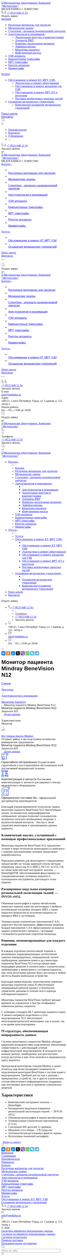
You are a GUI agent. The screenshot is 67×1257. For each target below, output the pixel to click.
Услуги (5, 74)
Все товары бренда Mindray (17, 736)
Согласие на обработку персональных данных (28, 1234)
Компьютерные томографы (24, 58)
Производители (10, 1159)
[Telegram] (37, 653)
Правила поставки (12, 1240)
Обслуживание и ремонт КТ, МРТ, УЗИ (31, 79)
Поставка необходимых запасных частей (39, 98)
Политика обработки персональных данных (27, 1230)
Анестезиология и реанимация (26, 34)
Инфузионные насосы (28, 52)
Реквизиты (7, 1162)
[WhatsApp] (27, 653)
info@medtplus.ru (11, 394)
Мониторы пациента (27, 49)
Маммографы (16, 68)
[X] (18, 653)
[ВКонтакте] (3, 653)
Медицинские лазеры (21, 28)
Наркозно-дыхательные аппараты (34, 43)
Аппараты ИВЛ (24, 40)
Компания (7, 1152)
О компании (8, 1155)
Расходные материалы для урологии (29, 24)
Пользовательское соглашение (19, 1243)
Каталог (6, 19)
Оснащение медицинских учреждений (31, 101)
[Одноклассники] (8, 653)
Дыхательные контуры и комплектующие (39, 37)
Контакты (7, 116)
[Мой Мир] (13, 653)
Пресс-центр (9, 113)
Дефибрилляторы (25, 46)
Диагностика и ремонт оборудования (37, 83)
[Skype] (32, 653)
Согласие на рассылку (14, 1237)
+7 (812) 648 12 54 (17, 12)
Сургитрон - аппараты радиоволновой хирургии (36, 31)
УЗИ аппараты (16, 55)
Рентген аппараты (19, 65)
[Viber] (23, 653)
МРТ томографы (18, 62)
